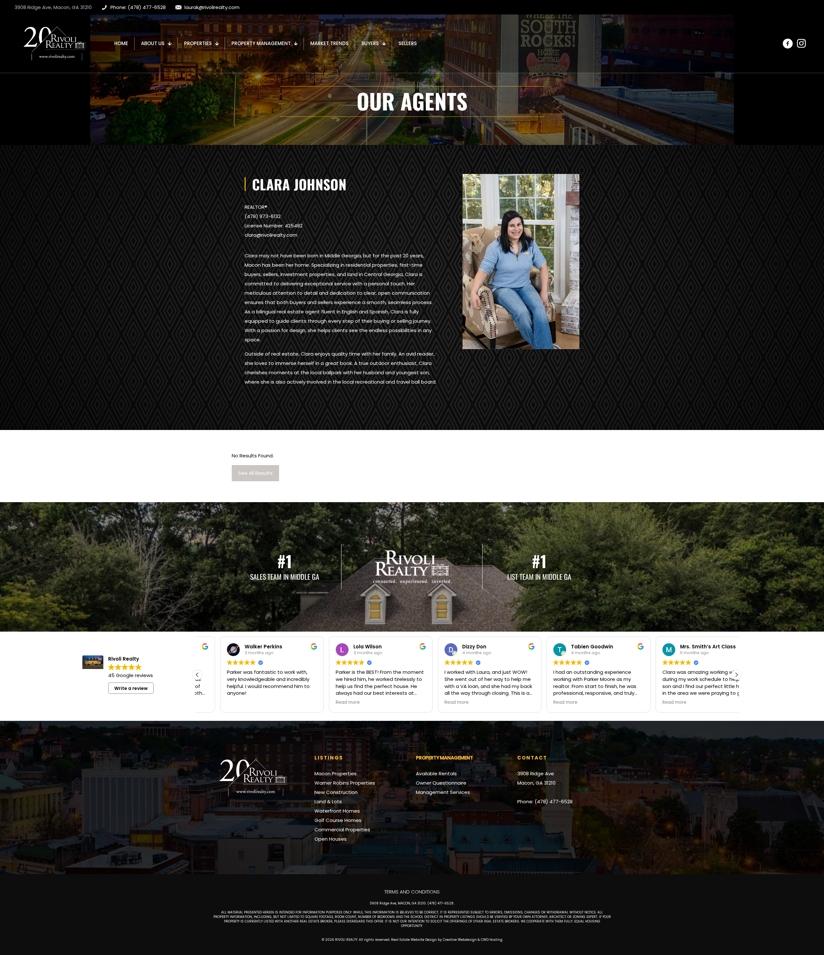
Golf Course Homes (337, 820)
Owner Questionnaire (441, 782)
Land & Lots (328, 801)
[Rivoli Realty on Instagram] (801, 43)
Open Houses (330, 839)
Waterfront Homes (337, 810)
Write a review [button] (131, 688)
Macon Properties (335, 773)
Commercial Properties (342, 829)
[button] (736, 675)
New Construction (336, 792)
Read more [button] (325, 702)
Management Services (443, 792)
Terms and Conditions (412, 891)
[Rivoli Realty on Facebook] (787, 43)
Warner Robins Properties (344, 782)
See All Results (255, 473)
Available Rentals (436, 773)
